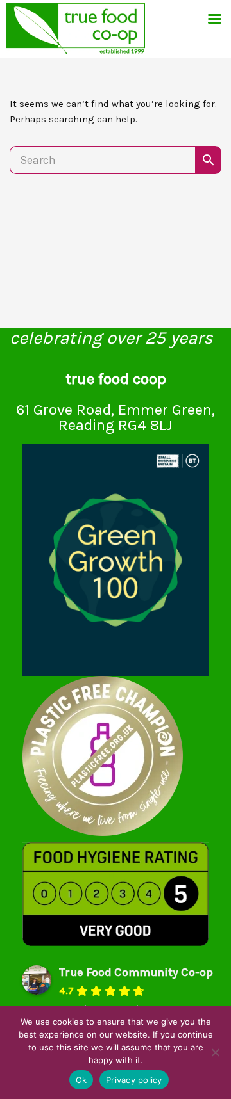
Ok (81, 1080)
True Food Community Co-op (136, 972)
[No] (215, 1052)
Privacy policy (134, 1080)
